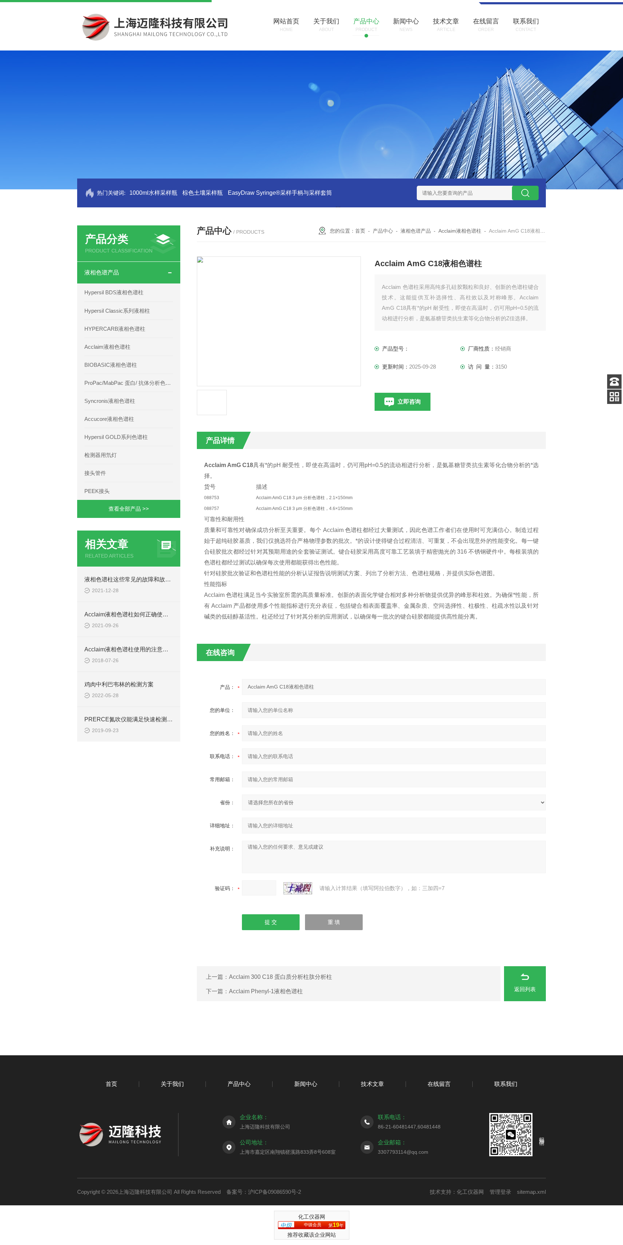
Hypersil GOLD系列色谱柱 (116, 437)
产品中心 (383, 231)
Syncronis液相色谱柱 (109, 401)
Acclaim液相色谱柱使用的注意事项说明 (135, 649)
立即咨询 (409, 402)
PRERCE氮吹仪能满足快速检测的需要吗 (137, 719)
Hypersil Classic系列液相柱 (117, 311)
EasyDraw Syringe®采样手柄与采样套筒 (280, 193)
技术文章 (372, 1084)
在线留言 (439, 1084)
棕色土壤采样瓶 (202, 193)
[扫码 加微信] (614, 397)
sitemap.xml (531, 1192)
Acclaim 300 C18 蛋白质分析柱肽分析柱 (280, 977)
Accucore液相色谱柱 (109, 419)
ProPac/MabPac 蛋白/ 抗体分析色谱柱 (128, 383)
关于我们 (172, 1084)
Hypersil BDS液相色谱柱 (113, 292)
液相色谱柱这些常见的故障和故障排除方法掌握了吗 (150, 579)
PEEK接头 (97, 491)
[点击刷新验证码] (297, 888)
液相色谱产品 (101, 272)
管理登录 (500, 1192)
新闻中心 (305, 1084)
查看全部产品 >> (129, 509)
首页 (360, 231)
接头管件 (95, 473)
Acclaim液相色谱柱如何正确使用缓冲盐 (135, 614)
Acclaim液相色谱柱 (107, 347)
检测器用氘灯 (100, 455)
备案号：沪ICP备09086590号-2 (263, 1192)
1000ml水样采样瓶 (153, 193)
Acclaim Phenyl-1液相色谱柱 (266, 991)
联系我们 (505, 1084)
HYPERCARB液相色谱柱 (114, 329)
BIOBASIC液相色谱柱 (110, 365)
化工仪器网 (470, 1192)
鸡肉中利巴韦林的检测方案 (119, 684)
